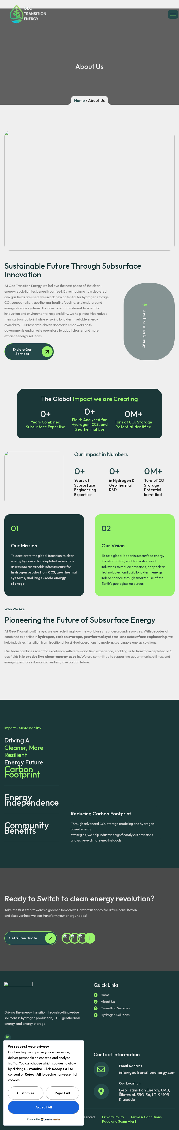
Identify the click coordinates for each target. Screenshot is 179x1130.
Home (79, 100)
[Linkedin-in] (7, 1037)
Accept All (43, 1107)
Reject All (62, 1093)
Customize (25, 1093)
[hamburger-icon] (173, 14)
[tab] (31, 772)
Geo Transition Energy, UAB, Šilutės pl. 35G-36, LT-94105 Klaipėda (144, 1095)
